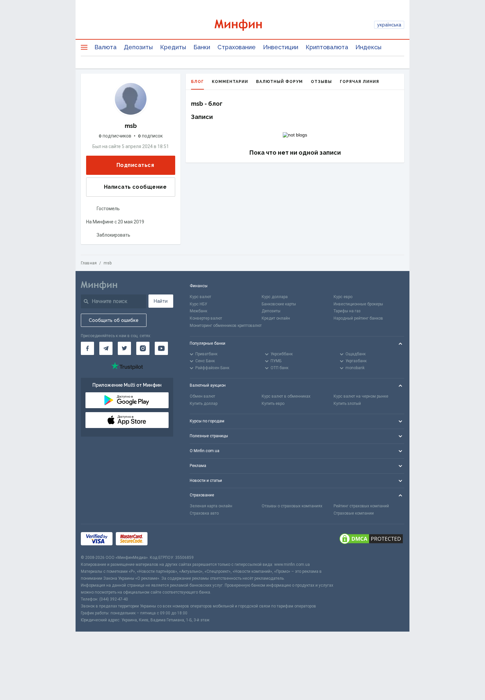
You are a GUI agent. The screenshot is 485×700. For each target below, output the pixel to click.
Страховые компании (354, 513)
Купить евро (273, 403)
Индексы (368, 47)
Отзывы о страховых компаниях (292, 506)
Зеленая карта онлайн (211, 506)
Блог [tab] (197, 81)
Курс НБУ (198, 304)
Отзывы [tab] (321, 81)
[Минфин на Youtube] (161, 348)
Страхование (236, 47)
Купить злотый (347, 403)
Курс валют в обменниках (286, 396)
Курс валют (200, 296)
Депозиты (138, 47)
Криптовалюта (327, 47)
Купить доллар (203, 403)
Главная (89, 263)
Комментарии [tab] (230, 81)
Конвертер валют (206, 318)
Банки (201, 47)
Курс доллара (275, 296)
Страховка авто (204, 513)
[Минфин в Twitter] (124, 348)
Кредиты (173, 47)
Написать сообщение (135, 187)
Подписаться (135, 165)
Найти (161, 301)
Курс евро (343, 296)
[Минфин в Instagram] (142, 348)
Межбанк (198, 311)
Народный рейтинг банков (358, 318)
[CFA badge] (165, 539)
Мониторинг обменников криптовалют (226, 325)
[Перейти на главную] (243, 25)
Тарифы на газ (347, 311)
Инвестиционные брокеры (358, 304)
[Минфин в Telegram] (106, 348)
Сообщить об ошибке (114, 320)
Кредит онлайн (276, 318)
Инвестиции (280, 47)
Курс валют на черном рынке (361, 396)
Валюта (105, 47)
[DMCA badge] (371, 539)
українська (389, 24)
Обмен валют (202, 396)
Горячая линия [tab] (359, 81)
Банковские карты (279, 304)
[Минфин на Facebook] (87, 348)
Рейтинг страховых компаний (361, 506)
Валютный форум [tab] (279, 81)
